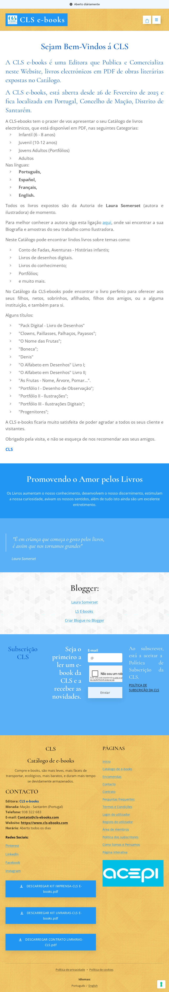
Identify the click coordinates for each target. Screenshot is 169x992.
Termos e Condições (117, 807)
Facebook (13, 862)
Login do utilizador (116, 814)
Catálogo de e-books (117, 769)
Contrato (109, 792)
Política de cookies (101, 970)
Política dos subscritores (120, 837)
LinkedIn (12, 854)
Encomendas (112, 777)
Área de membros (116, 829)
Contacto (109, 784)
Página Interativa (115, 852)
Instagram (13, 871)
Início (106, 761)
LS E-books (84, 611)
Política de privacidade (70, 970)
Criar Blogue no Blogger (84, 620)
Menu (156, 20)
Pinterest (12, 845)
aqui (107, 222)
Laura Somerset (84, 602)
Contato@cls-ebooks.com (38, 817)
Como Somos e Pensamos (121, 844)
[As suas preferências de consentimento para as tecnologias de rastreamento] (161, 984)
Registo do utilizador (118, 822)
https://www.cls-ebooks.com (44, 822)
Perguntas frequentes (119, 799)
